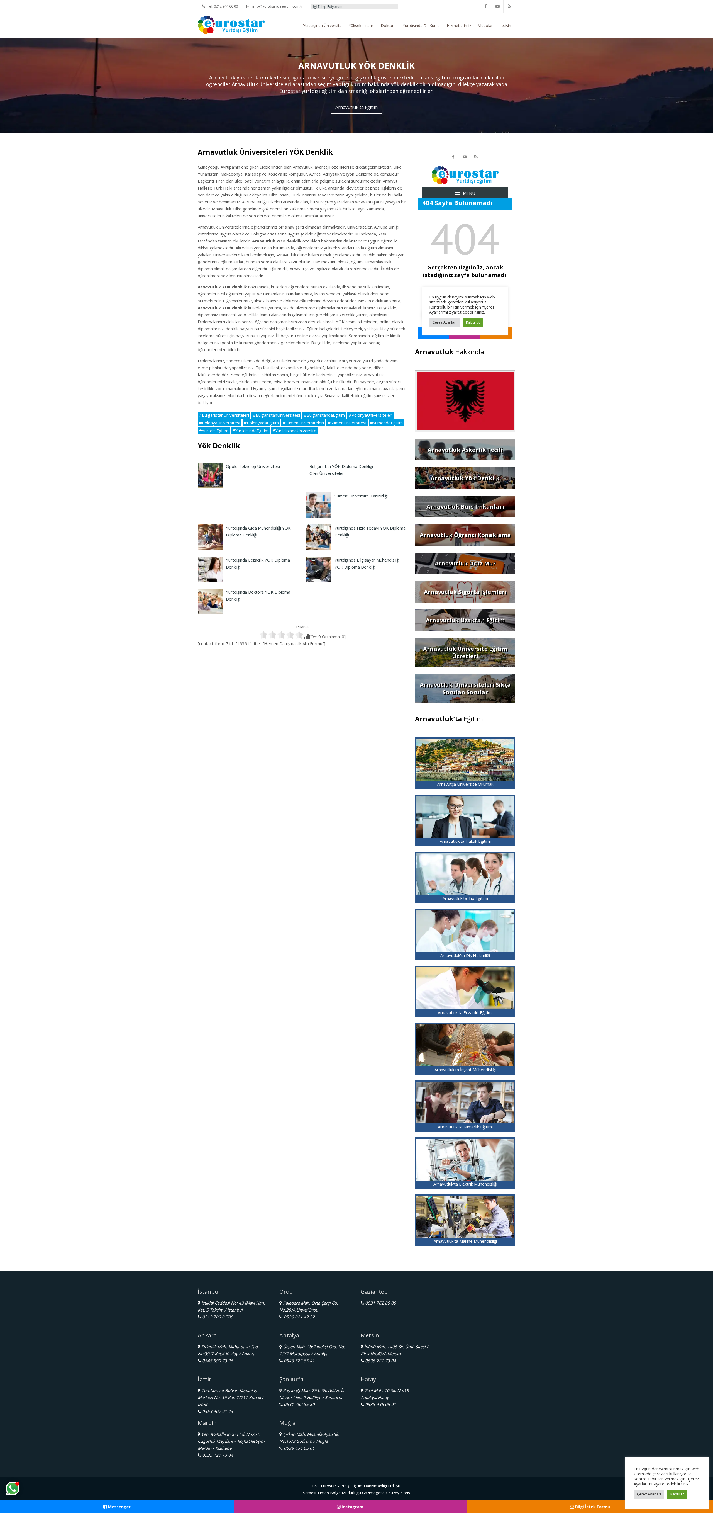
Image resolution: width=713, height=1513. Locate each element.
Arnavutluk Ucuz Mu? (465, 563)
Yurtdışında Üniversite (322, 25)
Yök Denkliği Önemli (371, 6)
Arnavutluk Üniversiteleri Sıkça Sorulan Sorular (465, 688)
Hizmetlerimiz (459, 25)
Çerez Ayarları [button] (649, 1494)
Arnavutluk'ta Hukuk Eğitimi (465, 841)
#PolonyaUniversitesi (219, 423)
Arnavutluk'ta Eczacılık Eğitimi (465, 1012)
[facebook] (486, 6)
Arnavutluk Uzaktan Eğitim (465, 620)
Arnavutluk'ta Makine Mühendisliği (465, 1241)
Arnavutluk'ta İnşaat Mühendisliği (465, 1069)
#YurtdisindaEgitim (250, 430)
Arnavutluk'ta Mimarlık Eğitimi (465, 1127)
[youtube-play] (498, 6)
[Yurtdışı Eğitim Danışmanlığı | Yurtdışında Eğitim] (231, 24)
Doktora (388, 25)
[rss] (509, 6)
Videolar (485, 25)
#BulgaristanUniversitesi (276, 415)
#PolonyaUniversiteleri (370, 415)
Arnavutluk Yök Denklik (465, 478)
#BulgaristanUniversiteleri (224, 415)
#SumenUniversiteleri (303, 423)
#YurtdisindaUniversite (294, 430)
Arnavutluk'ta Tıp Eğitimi (465, 898)
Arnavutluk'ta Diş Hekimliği (465, 955)
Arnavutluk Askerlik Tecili (465, 449)
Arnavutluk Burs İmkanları (465, 506)
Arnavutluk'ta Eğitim (356, 107)
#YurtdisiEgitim (213, 430)
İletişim (506, 25)
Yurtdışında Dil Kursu (421, 25)
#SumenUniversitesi (347, 423)
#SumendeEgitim (386, 423)
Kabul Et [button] (677, 1494)
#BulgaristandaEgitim (324, 415)
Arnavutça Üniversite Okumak (465, 784)
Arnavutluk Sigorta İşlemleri (465, 592)
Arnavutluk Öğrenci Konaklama (465, 535)
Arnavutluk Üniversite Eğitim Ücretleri (465, 652)
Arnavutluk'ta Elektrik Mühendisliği (465, 1184)
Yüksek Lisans (361, 25)
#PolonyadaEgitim (261, 423)
